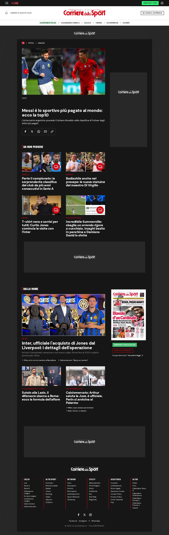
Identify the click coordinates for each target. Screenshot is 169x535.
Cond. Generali (117, 499)
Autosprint (71, 486)
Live (16, 3)
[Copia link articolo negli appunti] (52, 131)
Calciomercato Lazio (33, 389)
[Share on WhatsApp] (38, 131)
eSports (49, 499)
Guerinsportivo (73, 494)
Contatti (114, 483)
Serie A (25, 174)
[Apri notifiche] (6, 13)
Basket (48, 488)
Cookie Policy (116, 494)
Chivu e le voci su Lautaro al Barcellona (40, 360)
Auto (69, 483)
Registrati (93, 499)
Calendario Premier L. (137, 504)
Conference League (29, 500)
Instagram (83, 521)
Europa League (30, 496)
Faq (112, 502)
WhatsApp (95, 521)
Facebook (73, 521)
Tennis (99, 23)
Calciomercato (74, 389)
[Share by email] (45, 131)
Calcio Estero (73, 218)
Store (91, 488)
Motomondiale (52, 486)
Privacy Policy (116, 497)
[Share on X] (32, 131)
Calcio (87, 23)
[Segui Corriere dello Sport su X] (84, 514)
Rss (90, 494)
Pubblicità (93, 491)
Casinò (126, 23)
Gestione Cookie (117, 491)
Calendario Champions (137, 494)
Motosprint (72, 491)
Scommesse (112, 23)
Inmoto (70, 488)
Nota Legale (115, 488)
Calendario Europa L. (137, 499)
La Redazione (116, 486)
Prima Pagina (94, 486)
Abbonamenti (94, 483)
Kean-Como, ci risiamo (77, 411)
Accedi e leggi (134, 355)
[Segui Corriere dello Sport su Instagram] (90, 514)
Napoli (69, 174)
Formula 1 (49, 483)
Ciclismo (49, 502)
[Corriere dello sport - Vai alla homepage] (84, 13)
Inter (24, 218)
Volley (48, 497)
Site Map (92, 497)
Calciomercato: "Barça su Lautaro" (74, 360)
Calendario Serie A (70, 23)
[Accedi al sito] (162, 3)
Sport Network (73, 497)
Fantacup (71, 499)
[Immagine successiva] (101, 71)
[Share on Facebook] (25, 131)
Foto (31, 43)
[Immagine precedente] (26, 71)
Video (135, 483)
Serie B (27, 488)
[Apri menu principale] (6, 3)
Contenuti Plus (48, 23)
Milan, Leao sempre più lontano (81, 408)
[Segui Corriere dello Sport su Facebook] (78, 514)
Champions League (28, 492)
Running (49, 494)
